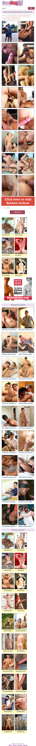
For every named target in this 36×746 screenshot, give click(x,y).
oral (4, 18)
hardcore (27, 15)
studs (13, 18)
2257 (10, 745)
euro (18, 18)
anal (8, 15)
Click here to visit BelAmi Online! (18, 201)
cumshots (20, 15)
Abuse (25, 745)
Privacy (20, 745)
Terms (15, 745)
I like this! (17, 212)
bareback (13, 15)
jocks (8, 18)
